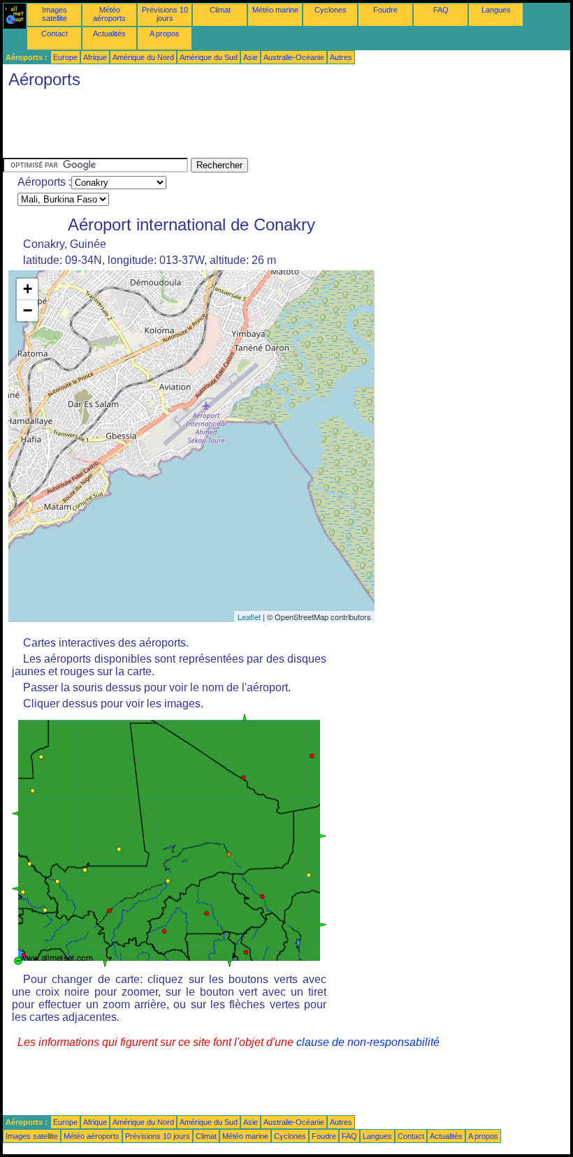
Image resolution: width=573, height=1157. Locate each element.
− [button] (27, 310)
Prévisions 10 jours (165, 14)
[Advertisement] (257, 126)
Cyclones (330, 10)
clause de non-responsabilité (368, 1042)
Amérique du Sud (209, 57)
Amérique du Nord (143, 57)
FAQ (441, 10)
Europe (65, 57)
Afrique (95, 57)
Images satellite (54, 14)
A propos (165, 33)
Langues (496, 10)
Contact (54, 33)
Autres (341, 57)
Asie (250, 57)
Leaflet (249, 616)
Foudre (385, 10)
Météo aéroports (109, 14)
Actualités (109, 33)
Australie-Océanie (293, 57)
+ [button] (27, 288)
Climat (220, 10)
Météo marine (275, 10)
